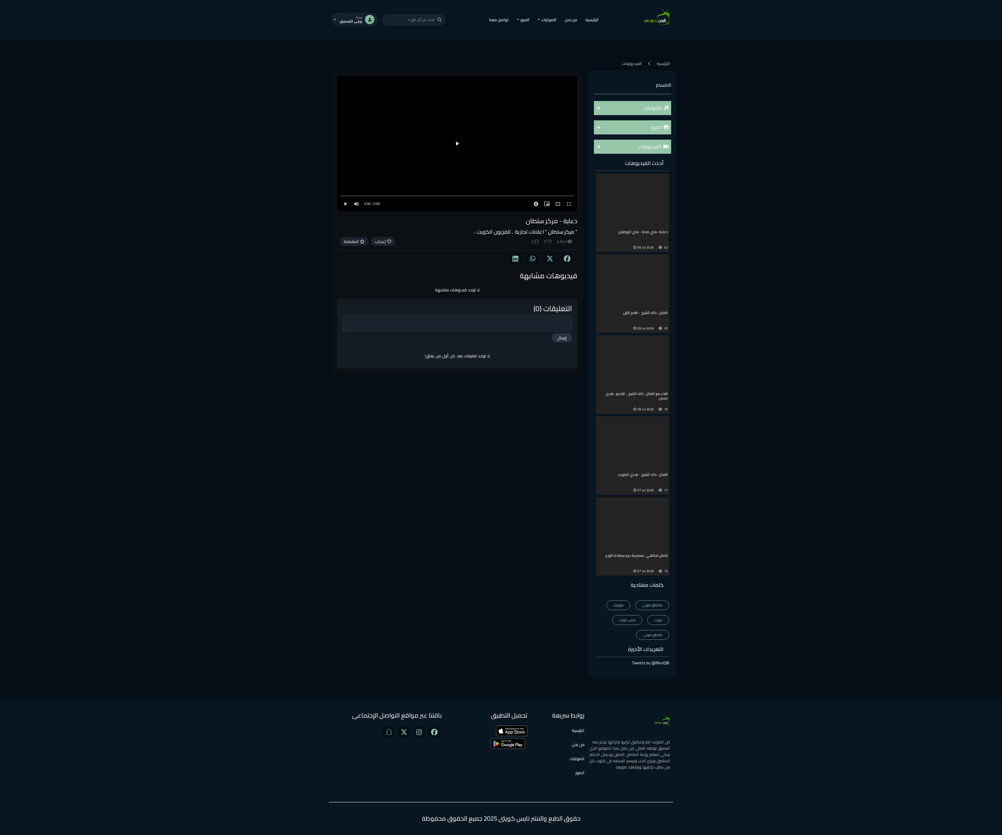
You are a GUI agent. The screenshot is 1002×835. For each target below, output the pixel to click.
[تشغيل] (457, 143)
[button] (632, 108)
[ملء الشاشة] (569, 204)
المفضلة (352, 241)
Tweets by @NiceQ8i (650, 663)
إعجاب (381, 241)
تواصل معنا (499, 19)
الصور (579, 773)
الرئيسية (592, 19)
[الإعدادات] (536, 204)
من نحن (571, 19)
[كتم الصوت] (356, 204)
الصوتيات (577, 758)
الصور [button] (525, 19)
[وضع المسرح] (558, 204)
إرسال (562, 338)
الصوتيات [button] (548, 19)
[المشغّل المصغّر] (547, 204)
